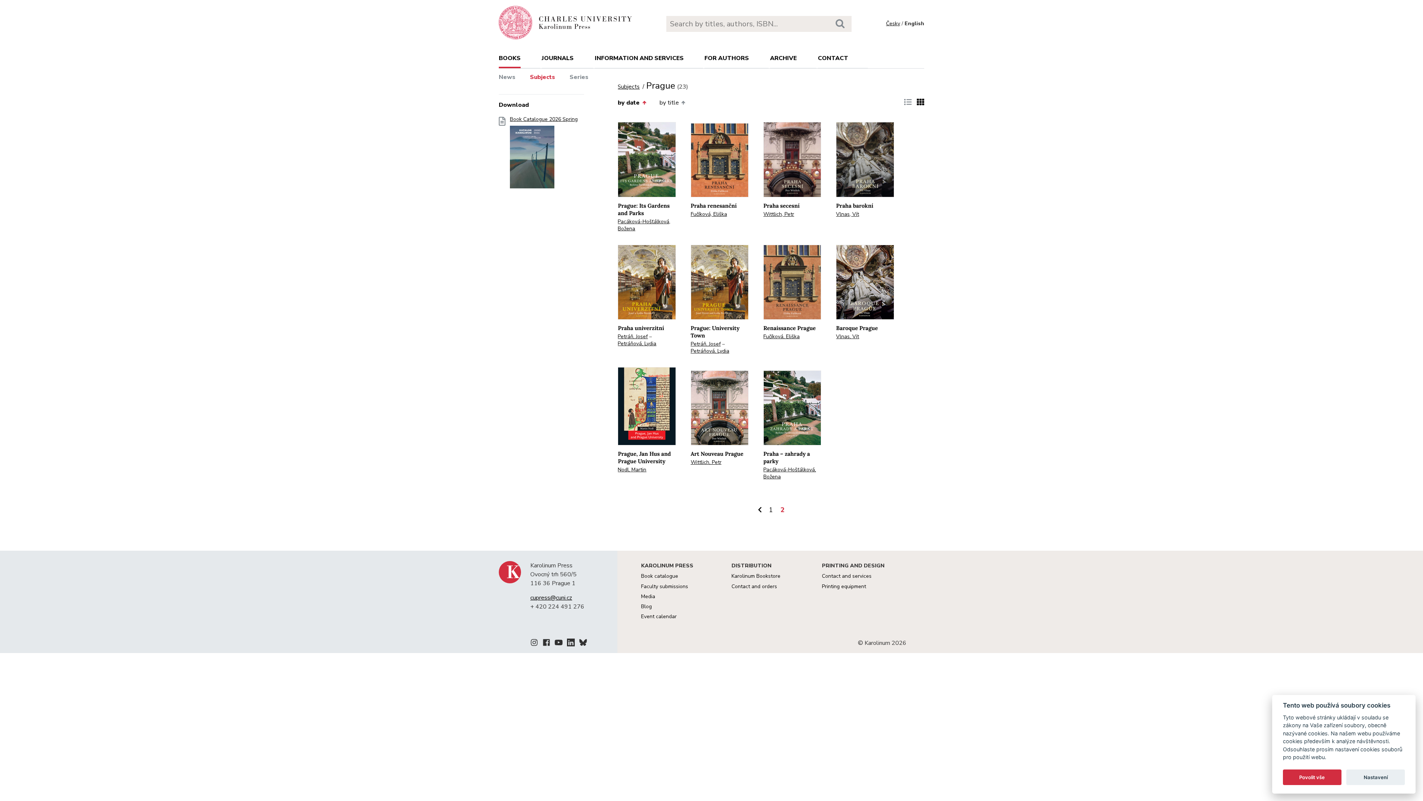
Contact (833, 58)
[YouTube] (559, 644)
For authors (726, 58)
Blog (646, 606)
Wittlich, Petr (778, 214)
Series (579, 77)
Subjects (542, 77)
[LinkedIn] (571, 644)
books (510, 58)
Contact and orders (754, 586)
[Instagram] (534, 644)
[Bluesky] (583, 644)
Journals (558, 58)
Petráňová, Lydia (637, 343)
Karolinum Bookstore (756, 576)
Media (648, 596)
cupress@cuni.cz (551, 598)
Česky (893, 23)
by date (629, 103)
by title (669, 103)
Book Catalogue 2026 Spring (544, 119)
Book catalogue (659, 576)
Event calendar (659, 616)
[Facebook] (546, 644)
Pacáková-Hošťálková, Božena (644, 225)
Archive (783, 58)
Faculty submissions (664, 586)
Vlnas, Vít (847, 214)
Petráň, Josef (633, 336)
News (507, 77)
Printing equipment (844, 586)
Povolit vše (1312, 777)
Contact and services (847, 576)
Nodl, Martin (632, 469)
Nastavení (1376, 777)
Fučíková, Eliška (709, 214)
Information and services (639, 58)
